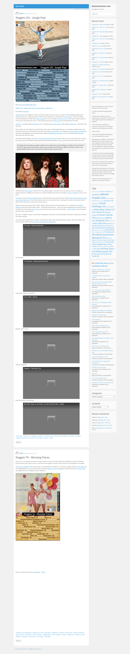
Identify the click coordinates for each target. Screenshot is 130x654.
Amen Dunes (95, 191)
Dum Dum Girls (104, 209)
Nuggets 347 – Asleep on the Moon (101, 64)
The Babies (109, 232)
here (43, 572)
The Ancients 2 (55, 131)
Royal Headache (107, 226)
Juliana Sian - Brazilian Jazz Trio (100, 325)
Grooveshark (36, 572)
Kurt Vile (99, 223)
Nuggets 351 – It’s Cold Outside (100, 57)
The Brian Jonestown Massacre (103, 236)
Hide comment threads (85, 9)
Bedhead (108, 198)
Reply (19, 442)
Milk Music (110, 223)
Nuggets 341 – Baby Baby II (99, 69)
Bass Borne (95, 373)
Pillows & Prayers (52, 468)
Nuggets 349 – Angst (97, 36)
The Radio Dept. (102, 244)
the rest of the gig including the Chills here (43, 222)
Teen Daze (100, 232)
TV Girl (98, 249)
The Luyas (101, 242)
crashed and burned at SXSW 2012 (47, 138)
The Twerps (28, 191)
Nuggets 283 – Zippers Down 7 (100, 85)
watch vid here (67, 117)
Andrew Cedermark (106, 191)
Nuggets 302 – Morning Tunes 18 (100, 80)
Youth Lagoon (105, 254)
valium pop (73, 124)
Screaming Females (100, 228)
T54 (94, 232)
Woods (95, 254)
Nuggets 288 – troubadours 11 (100, 89)
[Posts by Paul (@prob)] (17, 14)
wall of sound (58, 120)
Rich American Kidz (75, 198)
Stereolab (109, 230)
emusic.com (35, 209)
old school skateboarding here (27, 105)
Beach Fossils (100, 196)
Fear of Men (19, 115)
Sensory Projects (71, 209)
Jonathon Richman (23, 467)
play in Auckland (73, 193)
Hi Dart (18, 124)
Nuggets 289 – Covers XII (103, 422)
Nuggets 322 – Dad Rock (98, 62)
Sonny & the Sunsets (99, 230)
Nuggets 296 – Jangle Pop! (98, 24)
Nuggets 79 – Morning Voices (33, 457)
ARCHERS (96, 195)
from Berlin (35, 124)
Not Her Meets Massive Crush (100, 357)
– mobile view (48, 108)
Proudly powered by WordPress (22, 649)
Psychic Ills (97, 226)
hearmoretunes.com (101, 6)
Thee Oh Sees (103, 240)
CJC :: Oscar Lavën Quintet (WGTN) (101, 290)
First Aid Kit (98, 212)
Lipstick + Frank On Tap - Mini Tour (101, 269)
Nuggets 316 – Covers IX (98, 76)
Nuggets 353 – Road (97, 43)
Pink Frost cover (62, 119)
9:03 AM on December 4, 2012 (30, 13)
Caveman (95, 203)
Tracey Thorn (82, 468)
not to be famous (56, 124)
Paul (21, 13)
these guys (80, 133)
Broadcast (108, 201)
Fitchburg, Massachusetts (34, 198)
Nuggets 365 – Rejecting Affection (100, 31)
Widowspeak (104, 251)
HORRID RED (100, 218)
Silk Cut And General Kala (99, 296)
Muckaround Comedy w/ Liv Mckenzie (102, 310)
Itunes (64, 140)
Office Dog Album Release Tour (100, 332)
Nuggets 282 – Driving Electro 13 (100, 96)
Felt (30, 468)
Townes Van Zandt (104, 246)
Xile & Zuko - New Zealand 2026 (100, 346)
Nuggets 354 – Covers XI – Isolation (101, 27)
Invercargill (80, 467)
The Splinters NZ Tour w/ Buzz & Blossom (103, 382)
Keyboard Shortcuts (77, 9)
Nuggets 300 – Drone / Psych (99, 48)
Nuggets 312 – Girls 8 (97, 46)
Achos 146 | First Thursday (99, 315)
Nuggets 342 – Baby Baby (98, 72)
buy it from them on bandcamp (77, 131)
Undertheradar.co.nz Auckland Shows (102, 264)
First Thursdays (96, 319)
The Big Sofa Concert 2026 (99, 367)
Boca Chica (100, 201)
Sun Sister (18, 198)
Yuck (95, 256)
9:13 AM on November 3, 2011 (30, 453)
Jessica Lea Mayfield (102, 219)
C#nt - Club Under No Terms (99, 378)
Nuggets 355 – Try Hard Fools (99, 53)
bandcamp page (40, 119)
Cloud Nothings (99, 205)
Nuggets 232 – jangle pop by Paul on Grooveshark (30, 108)
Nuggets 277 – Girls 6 (97, 94)
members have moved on (55, 133)
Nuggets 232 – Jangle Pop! (31, 17)
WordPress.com (39, 649)
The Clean (26, 111)
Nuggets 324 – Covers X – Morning (101, 39)
